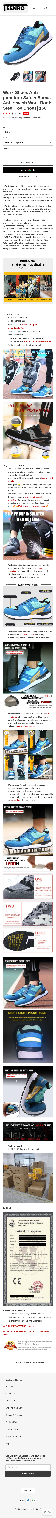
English (27, 1491)
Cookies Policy (12, 1422)
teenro (23, 1509)
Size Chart (10, 1401)
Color (5, 127)
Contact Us (10, 1393)
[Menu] (51, 8)
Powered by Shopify (33, 1509)
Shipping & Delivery (14, 1408)
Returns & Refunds (13, 1415)
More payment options (28, 176)
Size (5, 138)
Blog (7, 1443)
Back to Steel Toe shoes (30, 1363)
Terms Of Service (13, 1436)
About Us (9, 1386)
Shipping (18, 118)
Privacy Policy (11, 1429)
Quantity (6, 148)
